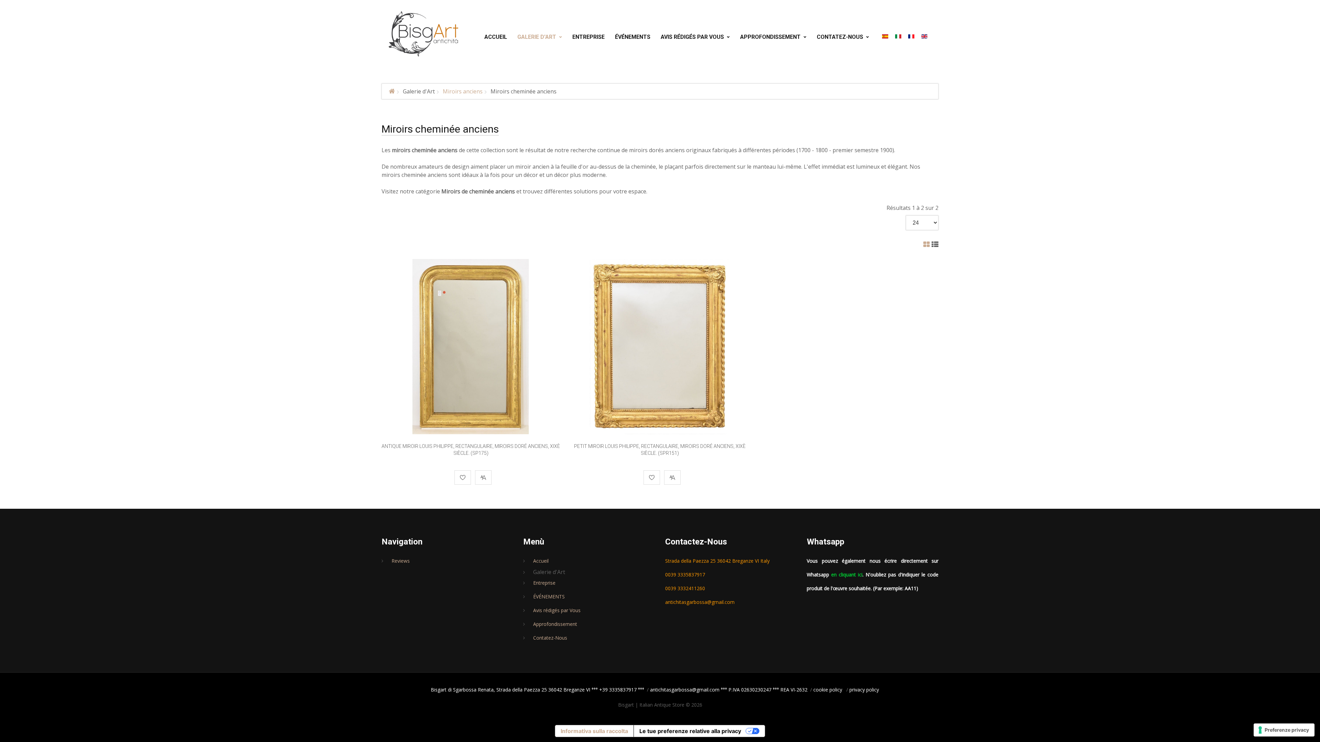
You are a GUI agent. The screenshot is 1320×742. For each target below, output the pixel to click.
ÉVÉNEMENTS (549, 596)
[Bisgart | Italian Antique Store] (424, 33)
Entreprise (544, 583)
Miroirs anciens (463, 91)
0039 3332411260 (685, 588)
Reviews (401, 561)
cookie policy (827, 689)
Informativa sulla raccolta (594, 731)
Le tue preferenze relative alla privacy (690, 731)
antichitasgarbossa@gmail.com (700, 602)
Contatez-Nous (550, 637)
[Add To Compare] (483, 477)
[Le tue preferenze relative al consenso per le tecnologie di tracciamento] (1284, 730)
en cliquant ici (846, 574)
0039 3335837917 (685, 574)
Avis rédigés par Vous (557, 610)
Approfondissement (555, 624)
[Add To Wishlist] (462, 477)
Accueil (541, 561)
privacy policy (864, 689)
